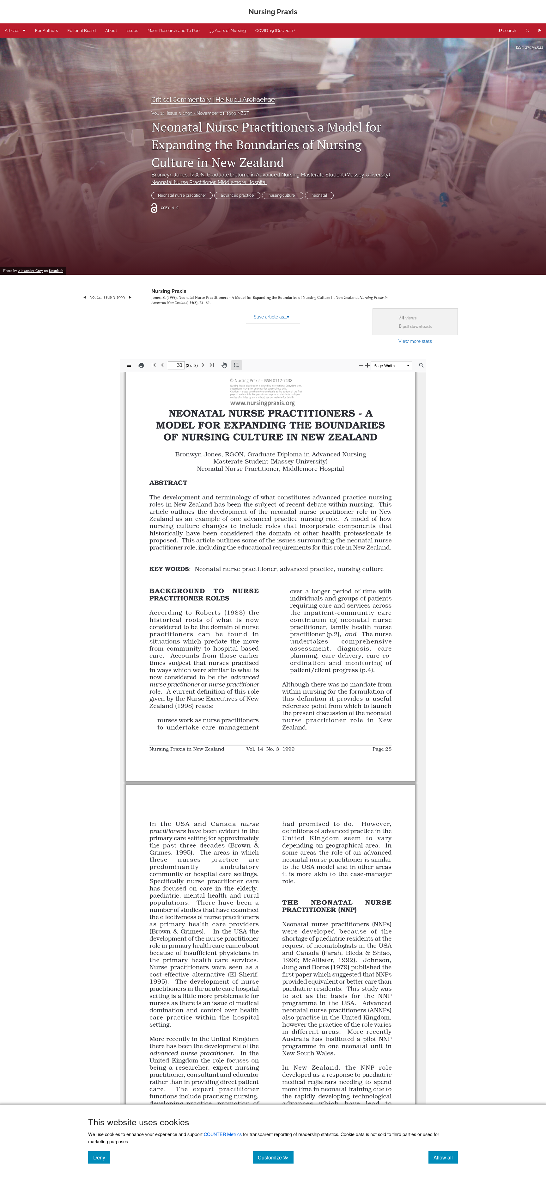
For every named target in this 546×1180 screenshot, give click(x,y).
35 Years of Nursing (227, 30)
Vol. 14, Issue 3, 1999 (171, 113)
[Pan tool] (224, 365)
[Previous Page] (162, 365)
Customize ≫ (276, 1157)
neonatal (319, 195)
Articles (12, 30)
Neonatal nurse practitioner (182, 195)
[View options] (129, 365)
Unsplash (56, 271)
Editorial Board (81, 30)
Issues (132, 30)
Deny (101, 1157)
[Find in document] (421, 365)
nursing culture (283, 195)
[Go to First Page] (153, 365)
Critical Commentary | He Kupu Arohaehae (213, 99)
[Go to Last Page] (211, 365)
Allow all (446, 1157)
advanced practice (237, 195)
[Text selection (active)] (236, 365)
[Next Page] (203, 365)
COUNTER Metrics (223, 1134)
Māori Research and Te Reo (174, 30)
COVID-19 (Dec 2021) (274, 30)
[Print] (141, 365)
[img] (265, 392)
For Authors (46, 30)
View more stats (415, 341)
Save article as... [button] (271, 316)
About (111, 30)
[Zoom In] (367, 365)
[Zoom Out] (361, 365)
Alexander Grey (30, 271)
